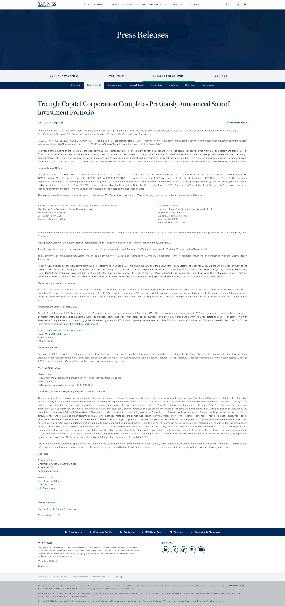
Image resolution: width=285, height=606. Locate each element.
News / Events (94, 85)
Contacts (127, 532)
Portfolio (116, 76)
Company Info (115, 85)
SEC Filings (190, 85)
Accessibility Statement (206, 532)
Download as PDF (238, 123)
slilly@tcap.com (46, 488)
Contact (220, 76)
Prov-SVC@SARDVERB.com (53, 334)
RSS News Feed (151, 532)
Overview (75, 85)
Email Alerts (73, 532)
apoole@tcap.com (48, 471)
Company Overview (64, 76)
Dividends (173, 85)
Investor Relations (168, 76)
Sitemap (176, 532)
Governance (208, 85)
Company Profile (100, 532)
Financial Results (136, 85)
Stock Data (156, 85)
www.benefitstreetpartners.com (81, 323)
